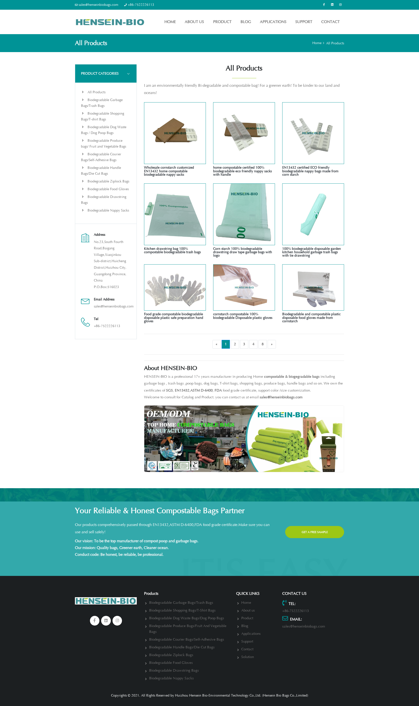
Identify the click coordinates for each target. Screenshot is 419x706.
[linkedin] (332, 4)
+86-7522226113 (141, 5)
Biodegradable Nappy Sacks (108, 210)
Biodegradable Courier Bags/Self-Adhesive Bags (101, 157)
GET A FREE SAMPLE (315, 532)
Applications (273, 21)
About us (194, 21)
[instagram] (117, 621)
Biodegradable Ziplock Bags (108, 181)
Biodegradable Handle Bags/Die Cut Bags (101, 171)
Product (222, 21)
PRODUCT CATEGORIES (100, 73)
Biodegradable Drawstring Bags (103, 200)
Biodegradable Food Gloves (108, 189)
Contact (330, 21)
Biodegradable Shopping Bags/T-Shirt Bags (182, 610)
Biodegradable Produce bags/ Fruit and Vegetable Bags (103, 144)
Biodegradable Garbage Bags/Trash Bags (102, 103)
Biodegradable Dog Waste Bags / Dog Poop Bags (103, 130)
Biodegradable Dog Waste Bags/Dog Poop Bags (186, 618)
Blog (246, 21)
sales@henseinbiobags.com (98, 5)
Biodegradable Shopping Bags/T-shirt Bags (102, 116)
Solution (247, 657)
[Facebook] (324, 4)
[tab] (106, 73)
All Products (96, 92)
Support (303, 21)
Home (170, 21)
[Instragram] (340, 4)
